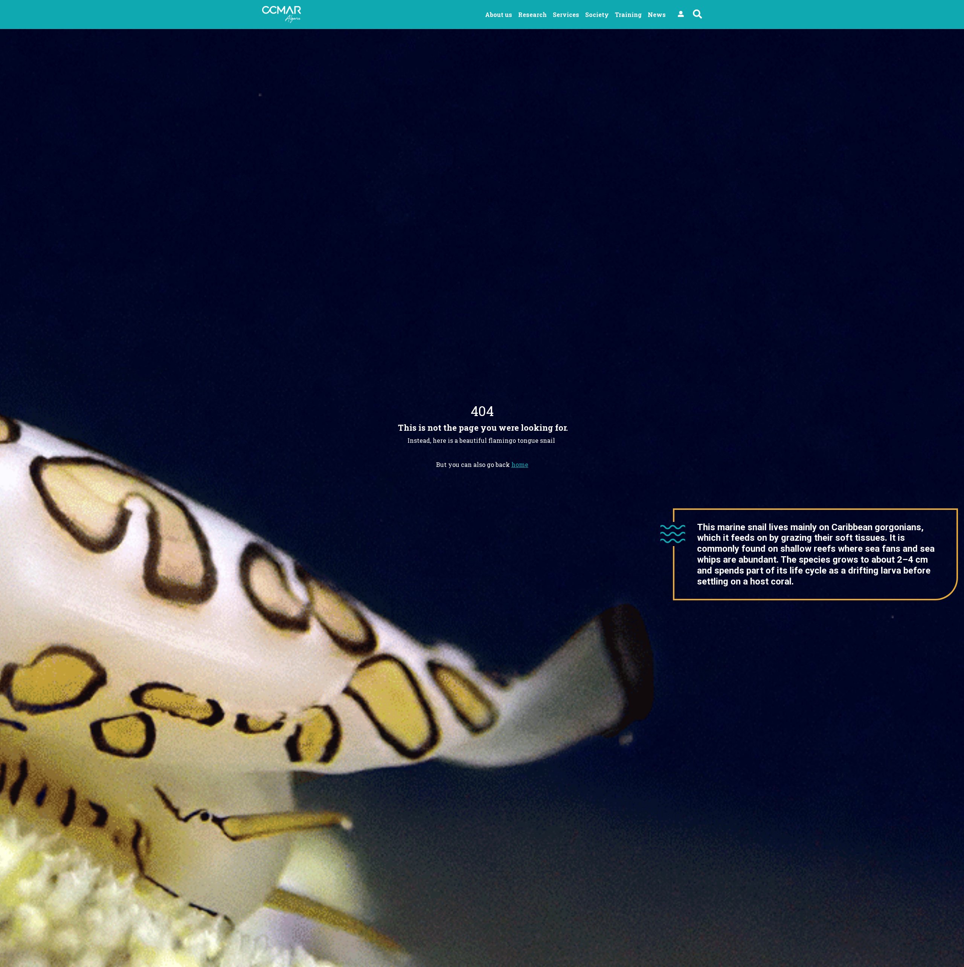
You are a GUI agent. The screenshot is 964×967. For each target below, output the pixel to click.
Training (628, 14)
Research (532, 14)
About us (498, 14)
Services (566, 14)
